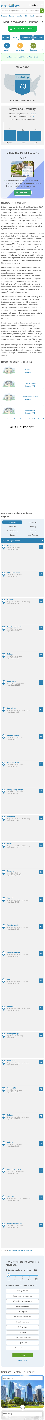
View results (22, 1360)
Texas (11, 16)
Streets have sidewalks (22, 1337)
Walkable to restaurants (22, 1317)
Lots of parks (22, 1312)
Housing (33, 527)
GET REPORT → (22, 192)
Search (4, 16)
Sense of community (22, 1348)
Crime (12, 535)
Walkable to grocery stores (22, 1301)
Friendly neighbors (22, 1322)
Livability (33, 5)
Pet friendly (23, 1332)
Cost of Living (12, 531)
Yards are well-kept (22, 1306)
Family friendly (22, 1291)
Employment (32, 522)
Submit (22, 1355)
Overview (5, 37)
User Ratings (33, 535)
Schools (33, 531)
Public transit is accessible (22, 1296)
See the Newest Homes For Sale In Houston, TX (25, 419)
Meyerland (29, 16)
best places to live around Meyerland (21, 1250)
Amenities (12, 527)
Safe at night (22, 1327)
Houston (19, 16)
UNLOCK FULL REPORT (24, 29)
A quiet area (22, 1343)
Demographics (26, 37)
